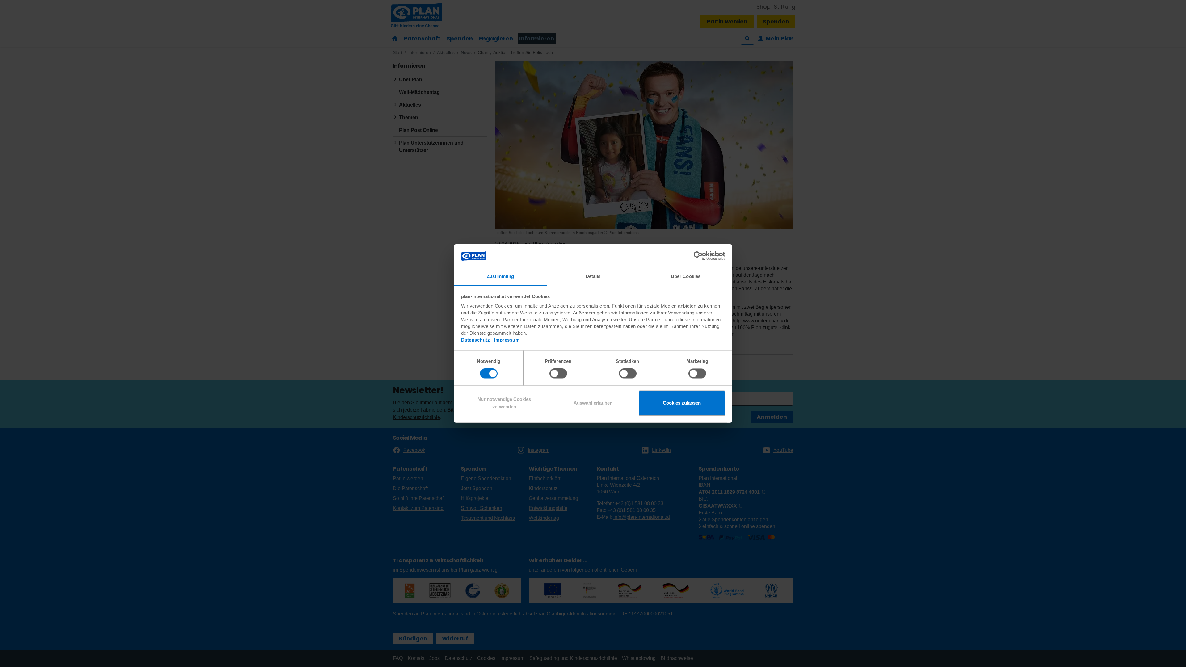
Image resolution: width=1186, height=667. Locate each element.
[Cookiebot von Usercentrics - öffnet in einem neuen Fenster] (698, 256)
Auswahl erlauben (593, 402)
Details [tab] (593, 276)
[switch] (558, 374)
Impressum (507, 339)
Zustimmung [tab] (500, 276)
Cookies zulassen (682, 402)
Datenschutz (475, 339)
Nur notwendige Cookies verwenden (504, 402)
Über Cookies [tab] (685, 276)
